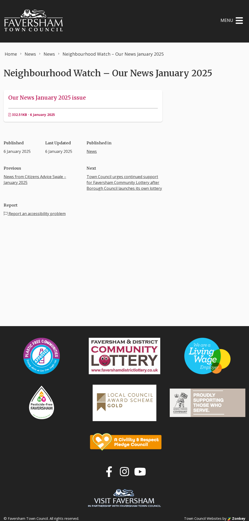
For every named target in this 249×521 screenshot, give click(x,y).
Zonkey (238, 518)
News (92, 151)
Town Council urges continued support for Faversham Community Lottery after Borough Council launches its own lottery (124, 182)
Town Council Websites (203, 518)
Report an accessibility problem (37, 213)
